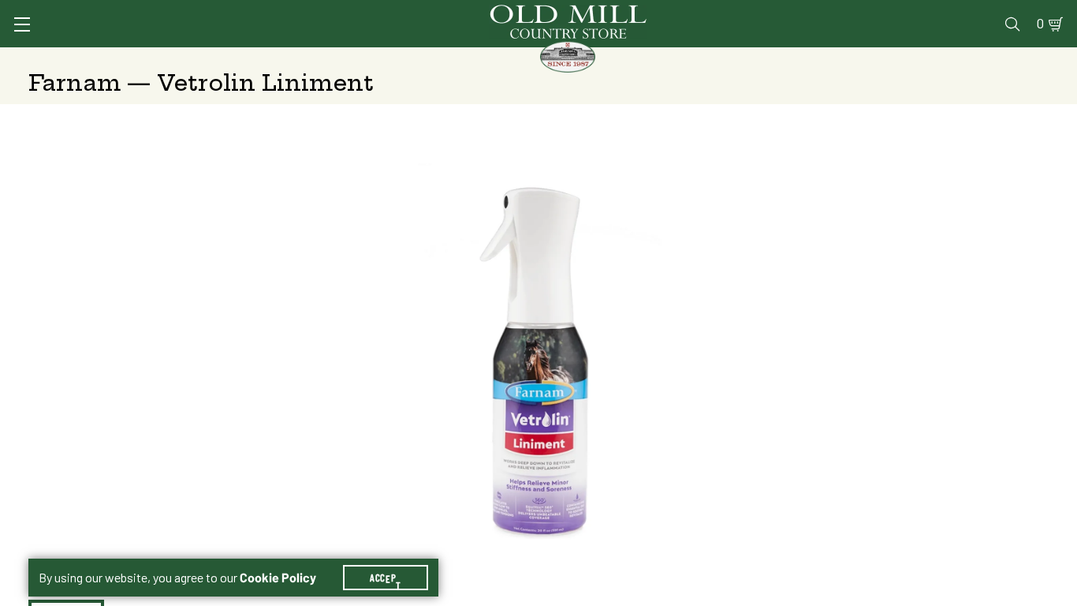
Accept (385, 577)
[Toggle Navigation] (22, 24)
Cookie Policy (278, 577)
